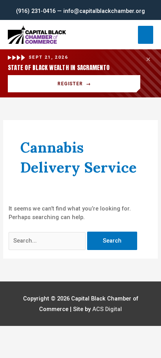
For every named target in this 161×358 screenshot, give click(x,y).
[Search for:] (48, 240)
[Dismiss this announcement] (148, 59)
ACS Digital (107, 309)
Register (74, 83)
